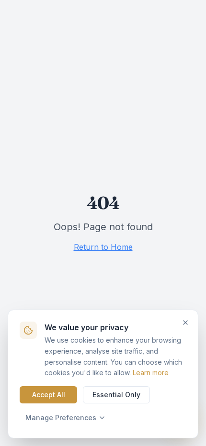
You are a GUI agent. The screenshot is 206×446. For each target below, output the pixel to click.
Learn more (151, 372)
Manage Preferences (60, 417)
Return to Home (103, 247)
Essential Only (116, 394)
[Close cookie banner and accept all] (185, 322)
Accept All (48, 394)
